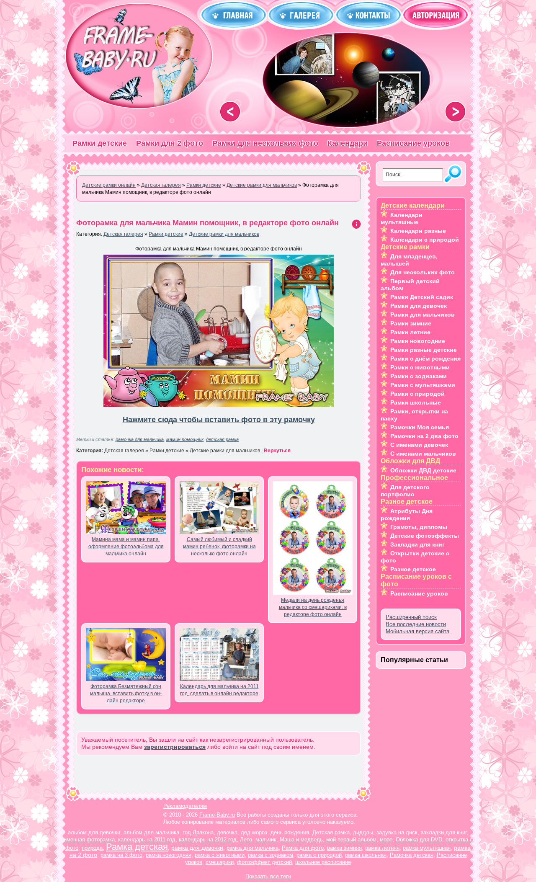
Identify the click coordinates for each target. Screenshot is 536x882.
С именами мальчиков (423, 453)
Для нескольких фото (422, 272)
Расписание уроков (413, 143)
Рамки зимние (410, 323)
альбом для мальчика (151, 832)
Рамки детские (99, 143)
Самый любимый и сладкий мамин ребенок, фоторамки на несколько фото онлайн (219, 546)
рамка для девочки (197, 847)
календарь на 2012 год (208, 839)
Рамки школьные (415, 402)
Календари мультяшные (402, 218)
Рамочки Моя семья (419, 427)
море (386, 839)
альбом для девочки (94, 832)
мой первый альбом (351, 839)
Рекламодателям (185, 806)
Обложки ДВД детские (423, 470)
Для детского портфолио (405, 491)
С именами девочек (419, 444)
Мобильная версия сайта (417, 631)
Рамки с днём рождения (425, 358)
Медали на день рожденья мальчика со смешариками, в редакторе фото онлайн (313, 607)
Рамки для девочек (418, 305)
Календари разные (418, 230)
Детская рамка (331, 832)
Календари (347, 143)
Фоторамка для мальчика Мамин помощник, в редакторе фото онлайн (207, 223)
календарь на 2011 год (146, 839)
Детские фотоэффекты (424, 535)
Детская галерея (123, 234)
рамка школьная (366, 855)
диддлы (363, 832)
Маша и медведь (301, 839)
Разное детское (413, 569)
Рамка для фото (303, 848)
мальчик (265, 839)
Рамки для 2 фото (169, 143)
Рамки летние (410, 332)
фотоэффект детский (264, 862)
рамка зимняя (344, 848)
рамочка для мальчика (140, 439)
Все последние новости (416, 624)
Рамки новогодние (417, 341)
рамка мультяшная (427, 848)
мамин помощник (185, 439)
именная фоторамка (89, 839)
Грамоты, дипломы (418, 527)
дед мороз (254, 832)
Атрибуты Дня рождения (407, 514)
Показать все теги (268, 876)
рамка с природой (319, 855)
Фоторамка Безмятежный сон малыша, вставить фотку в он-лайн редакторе (126, 693)
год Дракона (198, 832)
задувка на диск (396, 832)
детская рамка (222, 439)
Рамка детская (137, 846)
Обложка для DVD (419, 839)
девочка (227, 832)
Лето (246, 839)
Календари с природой (424, 239)
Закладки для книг (417, 544)
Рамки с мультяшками (422, 385)
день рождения (290, 832)
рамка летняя (382, 848)
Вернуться (277, 451)
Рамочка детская (411, 855)
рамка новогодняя (168, 855)
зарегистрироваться (175, 746)
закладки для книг (443, 832)
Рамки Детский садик (421, 297)
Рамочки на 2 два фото (424, 436)
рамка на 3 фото (121, 855)
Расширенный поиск (411, 617)
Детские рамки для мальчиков (224, 234)
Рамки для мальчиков (422, 314)
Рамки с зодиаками (418, 376)
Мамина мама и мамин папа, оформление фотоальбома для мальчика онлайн (126, 546)
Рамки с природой (417, 393)
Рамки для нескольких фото (265, 143)
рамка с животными (220, 855)
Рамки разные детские (423, 349)
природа (92, 848)
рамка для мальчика (252, 848)
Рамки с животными (420, 367)
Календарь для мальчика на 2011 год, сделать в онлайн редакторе (219, 689)
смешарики (220, 862)
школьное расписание (323, 862)
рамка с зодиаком (270, 855)
